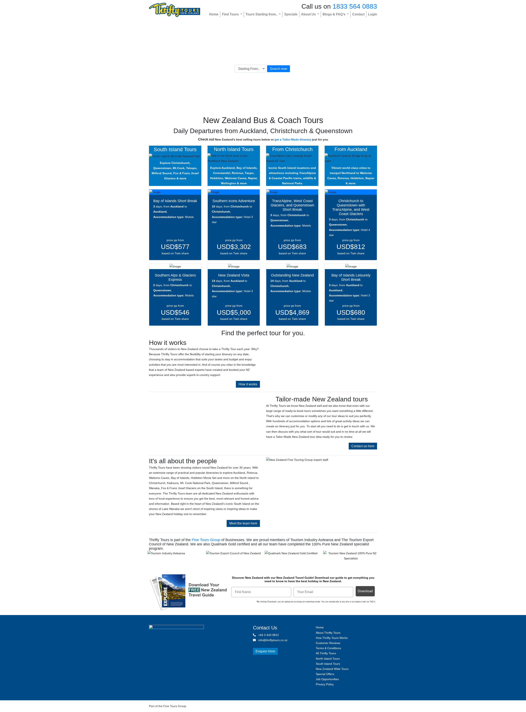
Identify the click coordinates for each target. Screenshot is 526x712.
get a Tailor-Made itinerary (293, 139)
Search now (278, 68)
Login (372, 14)
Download (365, 591)
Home (213, 14)
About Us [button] (309, 14)
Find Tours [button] (231, 14)
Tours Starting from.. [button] (262, 14)
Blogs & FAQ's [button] (334, 14)
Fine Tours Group (206, 540)
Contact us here (362, 446)
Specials (291, 14)
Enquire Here (265, 651)
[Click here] (175, 556)
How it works (248, 384)
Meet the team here (243, 523)
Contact (358, 14)
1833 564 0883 (355, 6)
